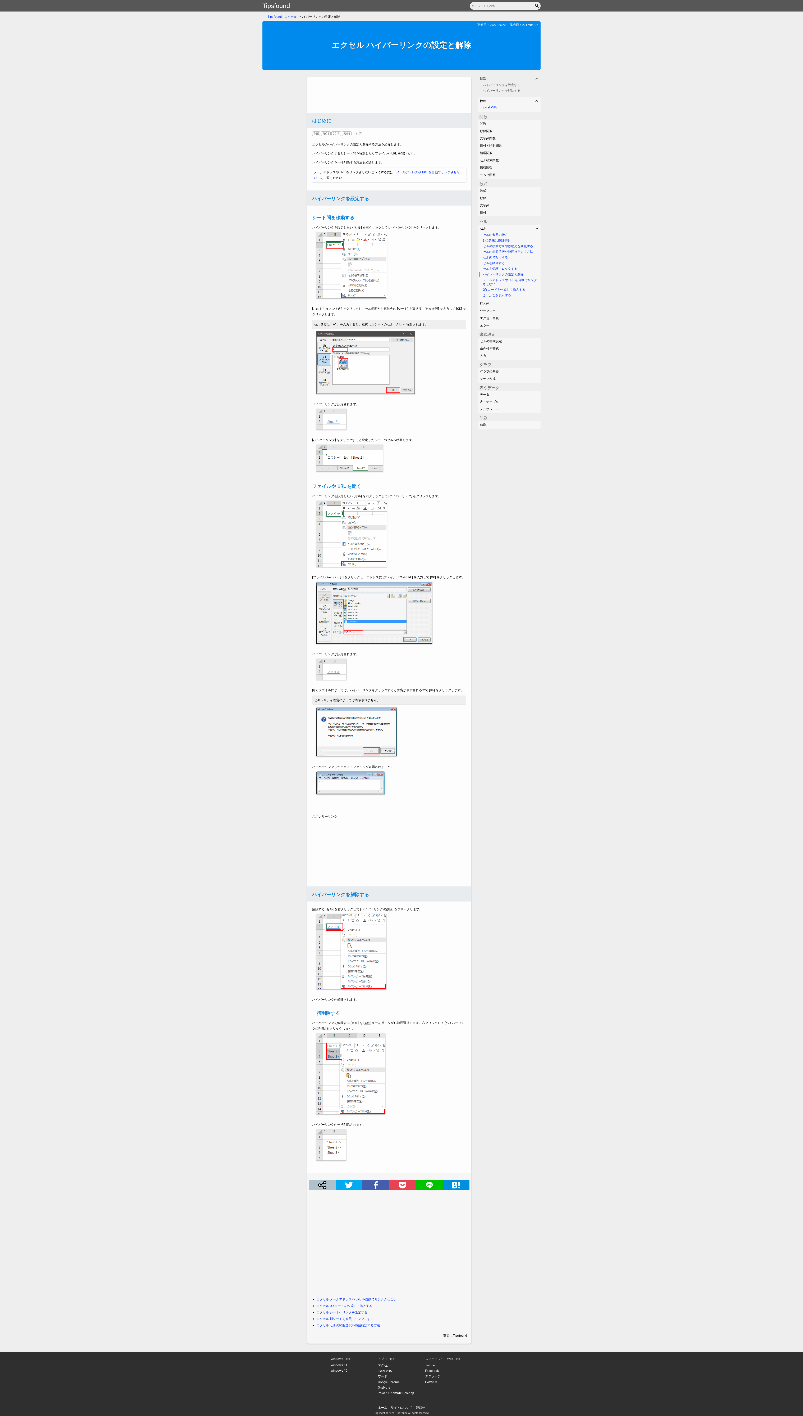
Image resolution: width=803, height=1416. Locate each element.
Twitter (430, 1365)
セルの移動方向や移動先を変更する (508, 246)
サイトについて (402, 1408)
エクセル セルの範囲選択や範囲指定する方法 (348, 1325)
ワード (382, 1376)
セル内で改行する (495, 257)
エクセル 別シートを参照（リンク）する (345, 1319)
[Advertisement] (389, 94)
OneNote (384, 1387)
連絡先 (420, 1408)
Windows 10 (339, 1370)
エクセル (290, 17)
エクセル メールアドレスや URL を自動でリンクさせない (356, 1299)
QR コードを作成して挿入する (504, 290)
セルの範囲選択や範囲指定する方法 (508, 252)
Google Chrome (389, 1382)
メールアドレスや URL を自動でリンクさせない (510, 282)
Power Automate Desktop (396, 1393)
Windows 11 (339, 1365)
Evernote (431, 1382)
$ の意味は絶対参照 (496, 240)
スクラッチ (433, 1376)
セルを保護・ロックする (500, 269)
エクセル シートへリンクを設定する (341, 1312)
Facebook (432, 1371)
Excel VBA (490, 107)
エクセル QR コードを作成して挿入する (344, 1306)
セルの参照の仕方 (495, 235)
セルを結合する (494, 263)
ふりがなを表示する (497, 295)
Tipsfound (276, 5)
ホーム (382, 1408)
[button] (537, 6)
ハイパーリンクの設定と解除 (503, 274)
